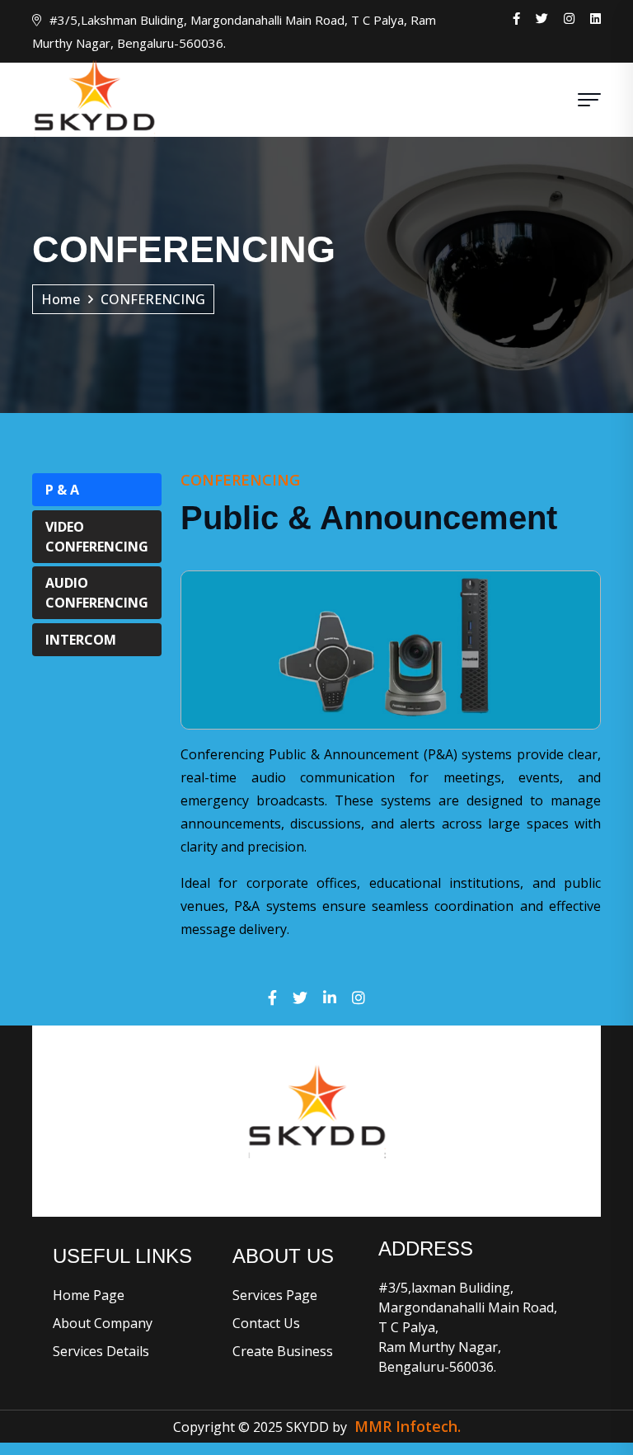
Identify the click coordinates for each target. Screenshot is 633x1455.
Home (60, 299)
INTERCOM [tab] (80, 640)
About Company (102, 1323)
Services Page (274, 1295)
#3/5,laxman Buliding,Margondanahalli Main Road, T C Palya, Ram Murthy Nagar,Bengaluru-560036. (467, 1327)
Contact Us (266, 1323)
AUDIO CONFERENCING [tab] (96, 593)
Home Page (88, 1295)
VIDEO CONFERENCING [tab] (96, 537)
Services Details (101, 1351)
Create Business (282, 1351)
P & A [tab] (62, 490)
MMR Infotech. (407, 1426)
